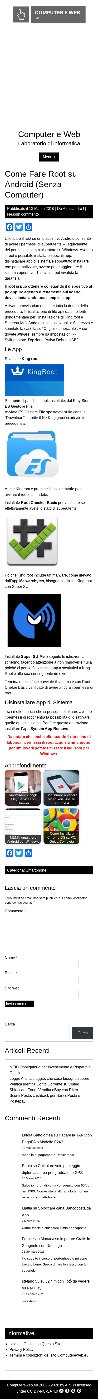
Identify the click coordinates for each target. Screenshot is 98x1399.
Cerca (10, 1024)
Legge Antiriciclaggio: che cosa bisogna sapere (49, 1078)
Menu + (49, 157)
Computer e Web (49, 134)
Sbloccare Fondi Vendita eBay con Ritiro (44, 1090)
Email (11, 973)
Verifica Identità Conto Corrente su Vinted (44, 1084)
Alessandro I (73, 209)
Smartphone (36, 870)
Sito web (12, 988)
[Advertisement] (49, 78)
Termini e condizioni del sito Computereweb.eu (49, 1355)
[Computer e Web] (49, 24)
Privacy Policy (22, 1350)
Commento (15, 911)
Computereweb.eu (22, 1385)
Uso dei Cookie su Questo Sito (35, 1344)
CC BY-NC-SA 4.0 (42, 1391)
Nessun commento (23, 214)
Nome (11, 958)
